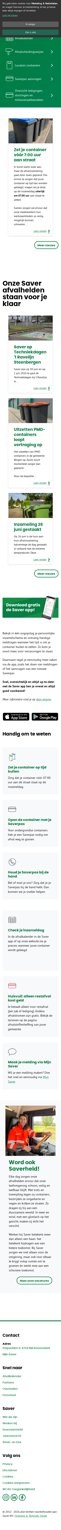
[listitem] (30, 38)
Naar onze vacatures (34, 1281)
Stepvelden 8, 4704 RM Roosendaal (26, 1348)
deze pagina (43, 699)
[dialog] (30, 18)
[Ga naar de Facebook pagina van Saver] (22, 1497)
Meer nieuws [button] (46, 245)
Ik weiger (30, 24)
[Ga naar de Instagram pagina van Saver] (6, 1497)
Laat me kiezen (10, 15)
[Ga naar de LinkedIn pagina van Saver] (14, 1497)
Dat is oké (30, 32)
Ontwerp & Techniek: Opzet (31, 1515)
